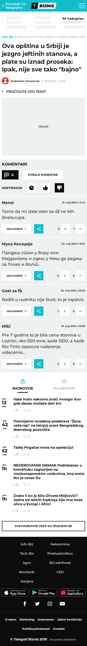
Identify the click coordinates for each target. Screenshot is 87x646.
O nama (10, 619)
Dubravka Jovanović (25, 81)
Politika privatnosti (36, 628)
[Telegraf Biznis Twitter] (37, 603)
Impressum (46, 619)
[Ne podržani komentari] (59, 187)
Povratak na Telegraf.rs (15, 6)
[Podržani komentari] (45, 187)
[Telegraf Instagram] (50, 603)
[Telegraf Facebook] (24, 603)
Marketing (26, 619)
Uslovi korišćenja (69, 619)
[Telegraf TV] (62, 603)
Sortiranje (12, 188)
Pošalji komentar (43, 174)
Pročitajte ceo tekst (24, 91)
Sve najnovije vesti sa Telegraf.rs (43, 526)
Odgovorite (16, 228)
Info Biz (8, 37)
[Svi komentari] (31, 187)
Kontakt (59, 628)
